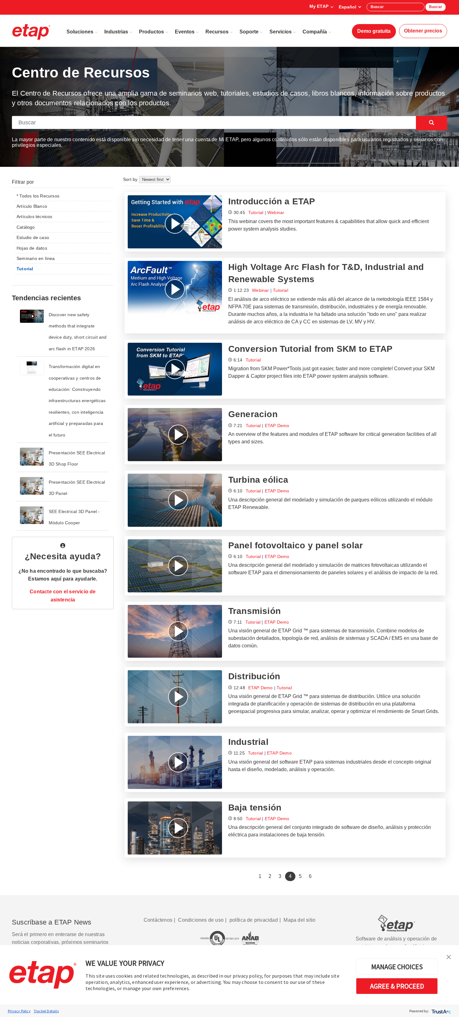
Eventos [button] (185, 31)
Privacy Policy (19, 1011)
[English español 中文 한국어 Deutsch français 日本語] (350, 7)
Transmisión (254, 611)
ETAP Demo (277, 425)
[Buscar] (431, 123)
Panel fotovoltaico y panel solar (295, 545)
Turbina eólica (258, 480)
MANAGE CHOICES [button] (397, 966)
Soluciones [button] (80, 31)
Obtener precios (423, 30)
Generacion (253, 414)
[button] (448, 956)
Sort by (131, 179)
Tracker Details (46, 1011)
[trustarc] (440, 1011)
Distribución (254, 676)
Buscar (435, 7)
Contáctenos (158, 920)
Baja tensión (254, 807)
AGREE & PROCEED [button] (397, 986)
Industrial (248, 742)
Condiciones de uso (201, 920)
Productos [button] (151, 31)
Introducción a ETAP (271, 201)
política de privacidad (254, 920)
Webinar (275, 212)
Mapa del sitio (299, 920)
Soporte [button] (249, 31)
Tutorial (256, 212)
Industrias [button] (116, 31)
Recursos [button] (217, 31)
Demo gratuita (374, 31)
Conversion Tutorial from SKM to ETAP (310, 349)
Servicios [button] (280, 31)
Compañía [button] (315, 31)
